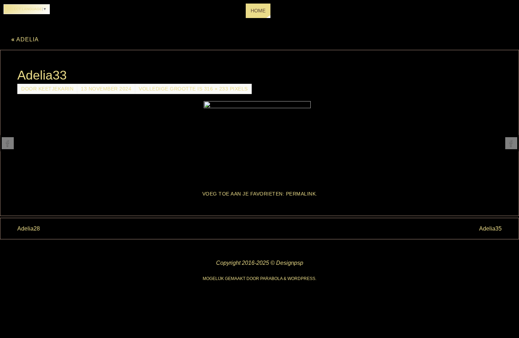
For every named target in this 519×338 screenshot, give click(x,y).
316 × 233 (216, 89)
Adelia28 (28, 229)
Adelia (25, 39)
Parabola (271, 278)
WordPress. (301, 278)
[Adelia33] (259, 142)
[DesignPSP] (8, 143)
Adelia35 (490, 229)
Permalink (301, 194)
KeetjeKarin (56, 89)
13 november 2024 (106, 89)
